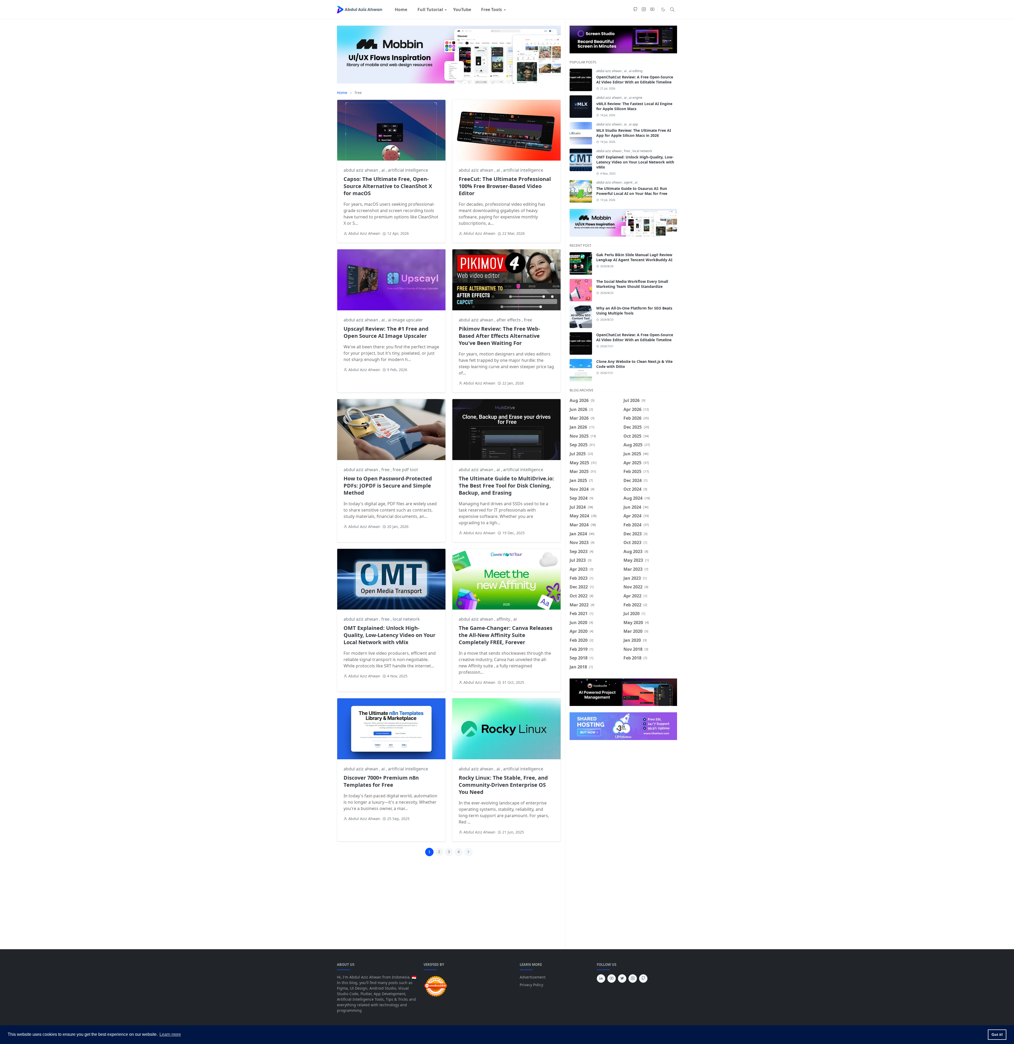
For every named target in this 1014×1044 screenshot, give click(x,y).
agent (628, 182)
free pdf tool (405, 469)
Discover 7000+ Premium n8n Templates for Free (381, 781)
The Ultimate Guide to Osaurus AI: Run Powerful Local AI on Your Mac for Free (631, 191)
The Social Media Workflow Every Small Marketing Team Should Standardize (632, 284)
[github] (635, 9)
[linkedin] (601, 978)
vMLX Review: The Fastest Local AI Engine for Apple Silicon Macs (634, 106)
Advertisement (533, 977)
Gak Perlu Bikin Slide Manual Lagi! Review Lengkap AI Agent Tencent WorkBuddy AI (634, 257)
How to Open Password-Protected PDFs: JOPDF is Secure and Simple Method (388, 485)
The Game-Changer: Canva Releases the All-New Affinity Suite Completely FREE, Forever (505, 635)
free (528, 320)
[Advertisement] (453, 906)
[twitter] (622, 978)
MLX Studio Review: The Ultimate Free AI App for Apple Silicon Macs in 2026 (633, 133)
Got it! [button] (997, 1034)
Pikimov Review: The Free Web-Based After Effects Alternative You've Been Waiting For (499, 336)
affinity (503, 619)
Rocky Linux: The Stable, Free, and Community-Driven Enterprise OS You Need (503, 784)
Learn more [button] (170, 1034)
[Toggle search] (672, 9)
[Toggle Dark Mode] (663, 9)
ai (383, 170)
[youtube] (652, 9)
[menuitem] (401, 9)
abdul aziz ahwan (361, 170)
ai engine (635, 97)
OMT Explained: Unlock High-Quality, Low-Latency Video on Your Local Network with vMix (389, 635)
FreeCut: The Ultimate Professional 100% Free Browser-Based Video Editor (505, 186)
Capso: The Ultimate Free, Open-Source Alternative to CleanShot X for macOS (388, 186)
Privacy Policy (531, 984)
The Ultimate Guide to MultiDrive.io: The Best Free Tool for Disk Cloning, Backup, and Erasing (506, 485)
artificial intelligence (408, 170)
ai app (633, 124)
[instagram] (644, 9)
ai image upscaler (405, 320)
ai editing (635, 71)
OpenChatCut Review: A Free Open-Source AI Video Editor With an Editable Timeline (634, 79)
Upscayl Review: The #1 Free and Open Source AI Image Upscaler (386, 332)
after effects (509, 320)
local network (406, 619)
